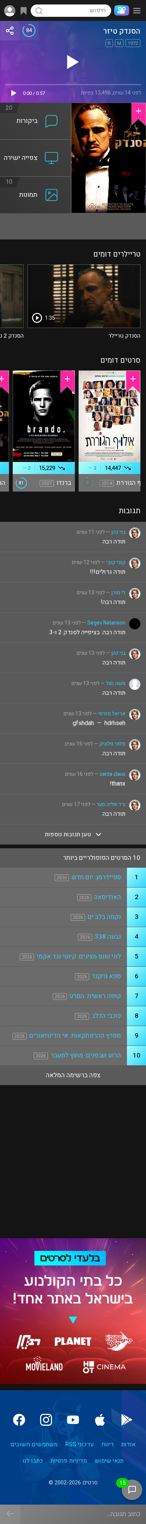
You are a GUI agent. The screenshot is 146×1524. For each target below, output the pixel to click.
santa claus (112, 774)
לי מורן (118, 593)
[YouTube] (73, 1420)
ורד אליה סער (111, 804)
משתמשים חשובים (34, 1444)
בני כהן (118, 532)
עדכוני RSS (79, 1444)
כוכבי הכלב (106, 1015)
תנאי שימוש (109, 1460)
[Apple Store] (100, 1420)
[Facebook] (19, 1420)
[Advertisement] (73, 226)
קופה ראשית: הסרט (95, 996)
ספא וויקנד (106, 976)
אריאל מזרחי (111, 714)
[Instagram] (46, 1420)
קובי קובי (115, 562)
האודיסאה (107, 897)
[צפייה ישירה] (35, 144)
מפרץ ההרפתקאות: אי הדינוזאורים (75, 1035)
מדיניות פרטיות (69, 1460)
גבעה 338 (108, 936)
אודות (128, 1444)
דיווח (107, 1444)
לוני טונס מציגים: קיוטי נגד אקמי (79, 956)
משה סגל (115, 683)
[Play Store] (127, 1420)
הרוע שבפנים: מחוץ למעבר (86, 1055)
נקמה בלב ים (104, 916)
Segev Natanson (106, 623)
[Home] (120, 10)
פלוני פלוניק (112, 744)
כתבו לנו (32, 1460)
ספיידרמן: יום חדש (96, 877)
